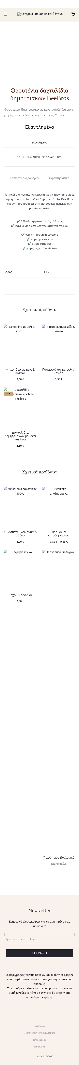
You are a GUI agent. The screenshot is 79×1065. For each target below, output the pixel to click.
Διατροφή (56, 157)
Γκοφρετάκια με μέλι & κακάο (58, 371)
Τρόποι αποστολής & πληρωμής (39, 1032)
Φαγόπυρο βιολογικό (59, 857)
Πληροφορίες (39, 1039)
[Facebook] (27, 1056)
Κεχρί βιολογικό (20, 595)
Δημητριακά (41, 157)
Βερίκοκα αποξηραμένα (58, 534)
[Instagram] (36, 1056)
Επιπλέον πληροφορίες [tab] (24, 178)
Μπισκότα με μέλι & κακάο (20, 371)
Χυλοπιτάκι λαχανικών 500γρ (20, 534)
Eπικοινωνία (39, 1046)
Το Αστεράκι (39, 1026)
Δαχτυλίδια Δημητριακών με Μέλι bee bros (20, 436)
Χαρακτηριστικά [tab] (58, 178)
